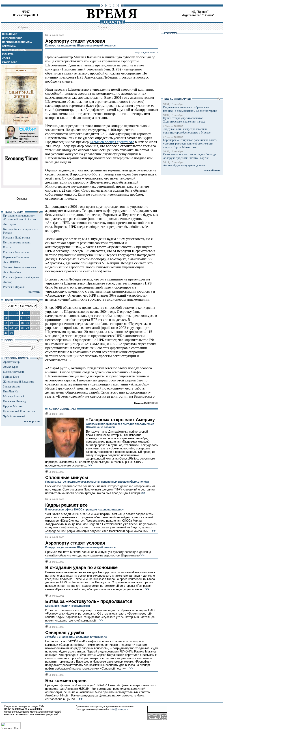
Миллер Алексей (13, 396)
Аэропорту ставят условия (75, 543)
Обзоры (22, 198)
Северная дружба (64, 632)
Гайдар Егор (11, 376)
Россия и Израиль (14, 287)
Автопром (9, 224)
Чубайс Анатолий (14, 416)
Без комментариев (65, 680)
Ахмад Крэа (10, 366)
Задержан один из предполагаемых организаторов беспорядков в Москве (187, 130)
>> (89, 465)
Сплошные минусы (66, 477)
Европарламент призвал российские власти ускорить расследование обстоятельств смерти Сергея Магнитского (190, 143)
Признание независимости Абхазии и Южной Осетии (19, 217)
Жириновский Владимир (18, 381)
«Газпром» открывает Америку (120, 419)
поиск (104, 27)
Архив (24, 27)
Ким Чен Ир (10, 391)
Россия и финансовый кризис (21, 277)
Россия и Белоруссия (16, 252)
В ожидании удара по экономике (81, 567)
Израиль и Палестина (16, 257)
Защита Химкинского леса (19, 267)
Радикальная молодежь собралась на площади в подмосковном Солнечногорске (190, 108)
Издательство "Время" (198, 15)
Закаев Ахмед (11, 386)
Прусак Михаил (13, 406)
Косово (7, 247)
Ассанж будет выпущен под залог (184, 165)
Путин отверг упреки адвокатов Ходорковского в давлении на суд (184, 119)
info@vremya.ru (119, 709)
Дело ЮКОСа (11, 262)
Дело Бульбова (12, 272)
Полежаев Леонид (14, 401)
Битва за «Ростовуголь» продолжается (88, 601)
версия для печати (146, 52)
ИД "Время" (200, 11)
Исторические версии (16, 242)
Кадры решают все (66, 505)
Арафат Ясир (11, 361)
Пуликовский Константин (19, 411)
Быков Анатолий (13, 371)
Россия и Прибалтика (16, 237)
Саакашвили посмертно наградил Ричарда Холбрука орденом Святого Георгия (189, 156)
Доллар (7, 282)
